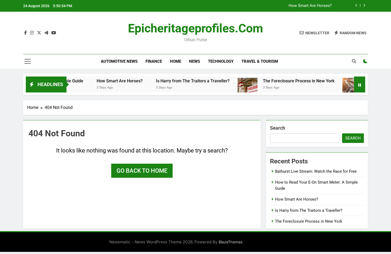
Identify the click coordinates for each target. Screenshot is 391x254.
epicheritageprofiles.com (195, 28)
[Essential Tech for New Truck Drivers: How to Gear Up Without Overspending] (347, 88)
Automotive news (119, 61)
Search (277, 128)
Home (175, 61)
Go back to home (142, 170)
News (194, 61)
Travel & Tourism (260, 61)
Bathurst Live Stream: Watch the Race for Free (316, 171)
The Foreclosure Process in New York (293, 80)
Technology (221, 61)
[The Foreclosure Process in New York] (242, 88)
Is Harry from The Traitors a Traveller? (187, 80)
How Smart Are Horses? (310, 6)
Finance (153, 61)
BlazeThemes (231, 242)
